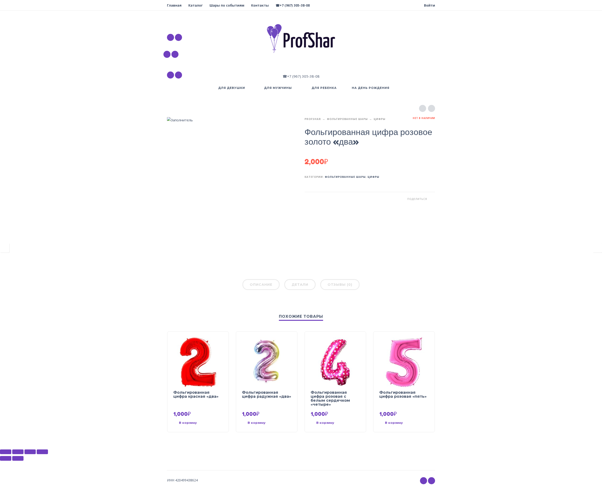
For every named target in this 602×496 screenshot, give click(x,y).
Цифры (379, 119)
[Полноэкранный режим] (30, 451)
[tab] (261, 285)
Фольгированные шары (347, 119)
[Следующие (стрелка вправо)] (18, 458)
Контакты (260, 5)
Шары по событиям (227, 5)
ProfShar (313, 119)
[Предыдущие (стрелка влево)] (5, 458)
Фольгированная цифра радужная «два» (266, 394)
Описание (261, 284)
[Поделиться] (18, 451)
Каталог (195, 5)
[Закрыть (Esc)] (5, 451)
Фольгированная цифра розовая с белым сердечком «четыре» (330, 398)
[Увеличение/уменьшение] (42, 451)
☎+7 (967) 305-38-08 (293, 5)
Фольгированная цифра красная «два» (195, 394)
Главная (174, 5)
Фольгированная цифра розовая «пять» (403, 394)
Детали (300, 284)
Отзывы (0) (340, 284)
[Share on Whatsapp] (431, 199)
